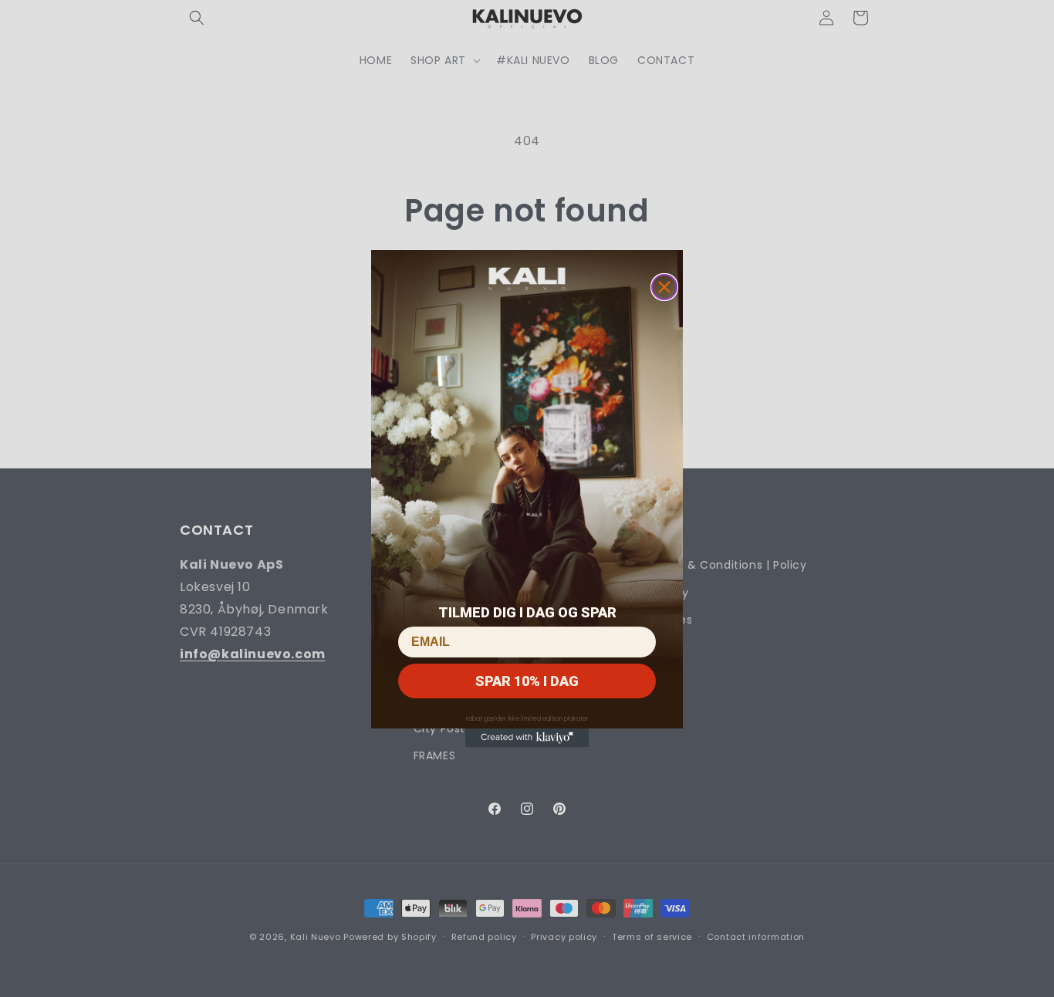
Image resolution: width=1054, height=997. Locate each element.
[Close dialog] (664, 287)
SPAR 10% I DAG (527, 681)
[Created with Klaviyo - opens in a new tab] (527, 737)
